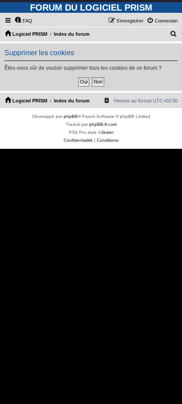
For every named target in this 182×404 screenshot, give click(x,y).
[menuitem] (23, 20)
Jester (107, 132)
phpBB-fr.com (103, 124)
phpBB (71, 116)
